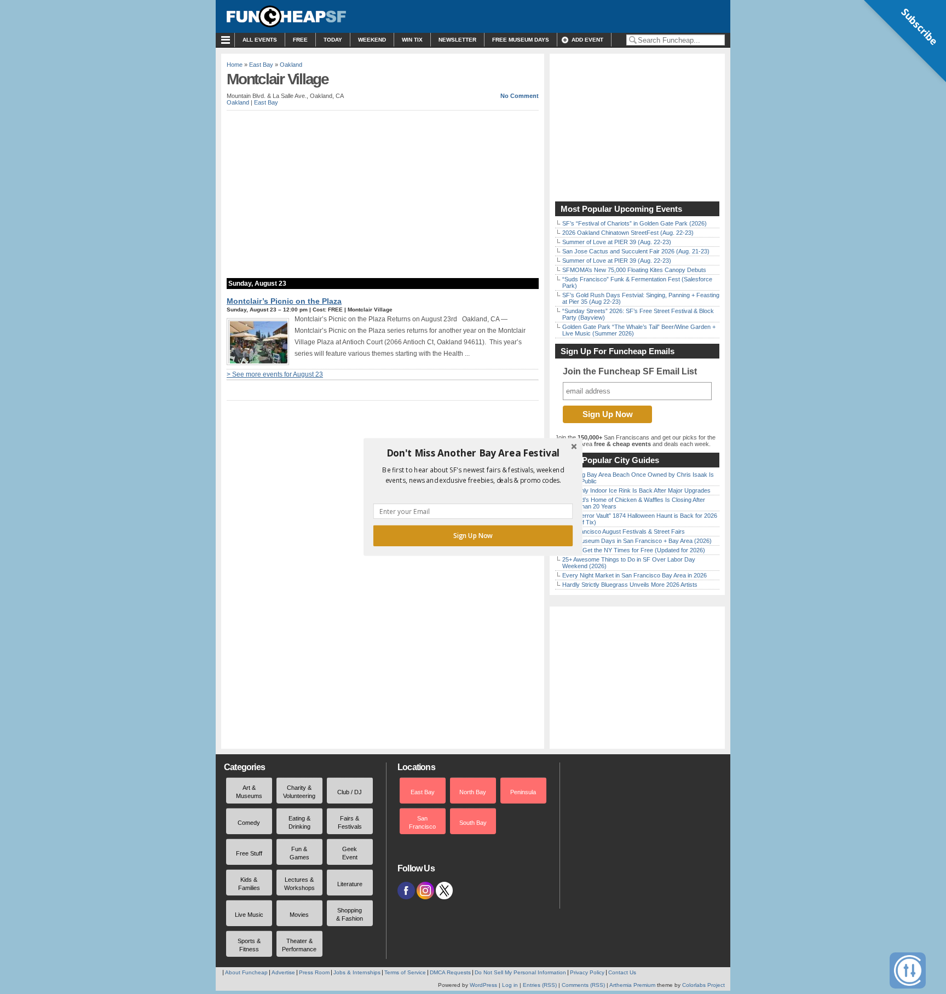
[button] (473, 453)
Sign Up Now (473, 535)
